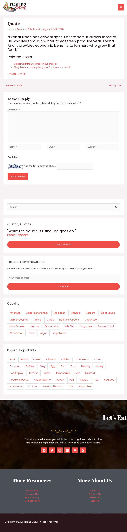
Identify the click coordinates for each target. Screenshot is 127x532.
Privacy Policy (32, 497)
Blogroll (95, 500)
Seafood (109, 379)
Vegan (43, 333)
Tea (70, 386)
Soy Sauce (16, 386)
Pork (72, 379)
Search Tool (32, 490)
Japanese (91, 319)
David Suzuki (17, 74)
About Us (95, 490)
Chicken (65, 359)
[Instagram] (60, 450)
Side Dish (69, 326)
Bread (24, 359)
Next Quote (116, 85)
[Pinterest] (67, 450)
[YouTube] (75, 450)
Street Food (16, 333)
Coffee (30, 366)
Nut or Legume (42, 379)
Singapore (86, 326)
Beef (12, 359)
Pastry (60, 379)
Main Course (17, 326)
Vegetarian (59, 333)
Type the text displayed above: (39, 166)
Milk (78, 373)
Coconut (15, 366)
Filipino (37, 319)
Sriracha (32, 386)
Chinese (75, 313)
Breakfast (59, 313)
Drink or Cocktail (19, 319)
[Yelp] (83, 450)
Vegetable (84, 386)
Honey (99, 366)
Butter (37, 359)
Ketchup (33, 373)
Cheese (50, 359)
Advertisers (95, 497)
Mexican (34, 326)
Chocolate (82, 359)
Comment (14, 109)
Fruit (73, 366)
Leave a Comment (17, 29)
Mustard (90, 373)
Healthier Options (69, 319)
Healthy (85, 366)
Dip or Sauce (108, 313)
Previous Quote (12, 85)
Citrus (97, 359)
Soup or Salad (106, 326)
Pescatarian (52, 326)
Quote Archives (63, 244)
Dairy (42, 366)
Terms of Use (32, 494)
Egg (53, 366)
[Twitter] (52, 450)
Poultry (84, 379)
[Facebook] (44, 450)
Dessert (90, 313)
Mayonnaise (63, 373)
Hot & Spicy (16, 373)
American (15, 313)
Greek (50, 319)
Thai (31, 333)
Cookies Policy (32, 500)
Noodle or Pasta (19, 379)
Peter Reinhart (17, 235)
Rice (96, 379)
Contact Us (95, 494)
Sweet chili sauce (52, 386)
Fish (63, 366)
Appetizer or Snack (37, 313)
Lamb (47, 373)
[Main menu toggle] (121, 7)
